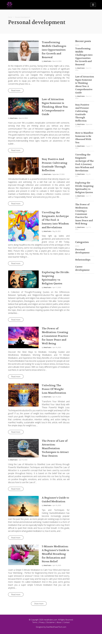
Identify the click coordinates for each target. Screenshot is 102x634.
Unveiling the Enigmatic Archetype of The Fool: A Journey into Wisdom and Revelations (55, 220)
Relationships (82, 259)
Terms (34, 622)
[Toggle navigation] (93, 5)
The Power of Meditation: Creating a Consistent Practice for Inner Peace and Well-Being (55, 336)
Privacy (42, 622)
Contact (66, 622)
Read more (15, 90)
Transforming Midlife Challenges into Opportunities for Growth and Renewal (54, 50)
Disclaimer (50, 622)
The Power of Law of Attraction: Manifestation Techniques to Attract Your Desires (55, 448)
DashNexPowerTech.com (56, 627)
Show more (38, 603)
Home (10, 17)
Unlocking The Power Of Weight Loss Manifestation (54, 389)
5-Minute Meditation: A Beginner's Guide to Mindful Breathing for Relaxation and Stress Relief (55, 554)
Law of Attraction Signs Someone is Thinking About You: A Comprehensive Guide (55, 107)
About (59, 622)
